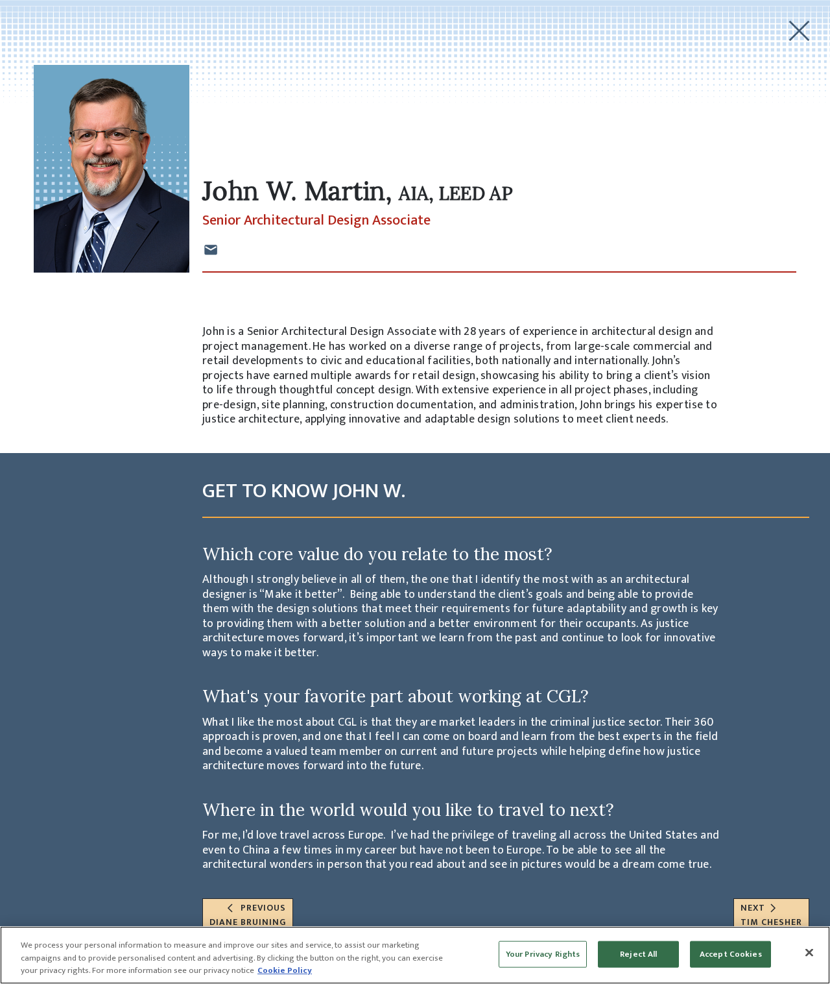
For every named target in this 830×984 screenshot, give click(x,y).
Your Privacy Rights (543, 953)
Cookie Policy (284, 970)
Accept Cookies (731, 953)
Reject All (638, 953)
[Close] (809, 952)
